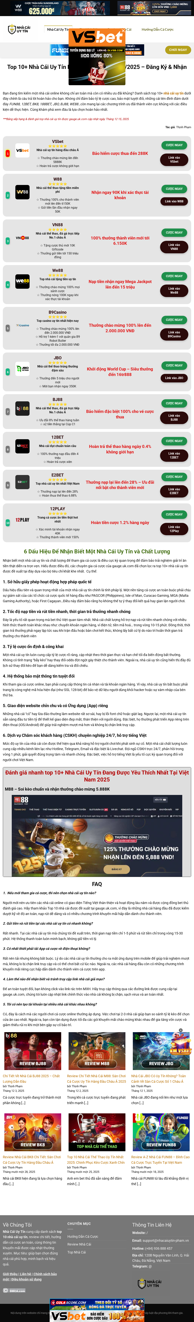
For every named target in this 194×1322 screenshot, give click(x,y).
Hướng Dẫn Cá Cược (158, 29)
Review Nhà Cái (79, 1244)
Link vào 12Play (174, 529)
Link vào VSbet (174, 159)
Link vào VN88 (174, 247)
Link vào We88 (174, 290)
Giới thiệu (10, 1274)
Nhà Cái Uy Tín (58, 29)
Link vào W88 (174, 201)
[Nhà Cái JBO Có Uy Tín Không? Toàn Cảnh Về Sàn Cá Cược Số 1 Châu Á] (161, 1051)
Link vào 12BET (174, 455)
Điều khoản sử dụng (26, 1279)
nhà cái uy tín (173, 93)
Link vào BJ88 (174, 417)
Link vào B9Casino (174, 334)
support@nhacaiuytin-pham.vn (166, 1240)
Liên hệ (25, 1274)
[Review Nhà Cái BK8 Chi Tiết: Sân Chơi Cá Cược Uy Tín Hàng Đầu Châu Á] (32, 1132)
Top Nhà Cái (76, 1252)
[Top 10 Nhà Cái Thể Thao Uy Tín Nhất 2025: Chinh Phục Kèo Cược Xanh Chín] (97, 1132)
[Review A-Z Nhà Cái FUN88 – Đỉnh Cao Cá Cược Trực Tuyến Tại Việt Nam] (161, 1132)
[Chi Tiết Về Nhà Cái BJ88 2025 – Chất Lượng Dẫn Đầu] (32, 1051)
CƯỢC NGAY (174, 145)
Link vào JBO (174, 378)
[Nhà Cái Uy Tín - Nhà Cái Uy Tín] (20, 29)
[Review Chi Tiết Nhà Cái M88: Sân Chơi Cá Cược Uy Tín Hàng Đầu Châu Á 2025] (97, 1051)
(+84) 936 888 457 (158, 1248)
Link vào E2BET (174, 491)
